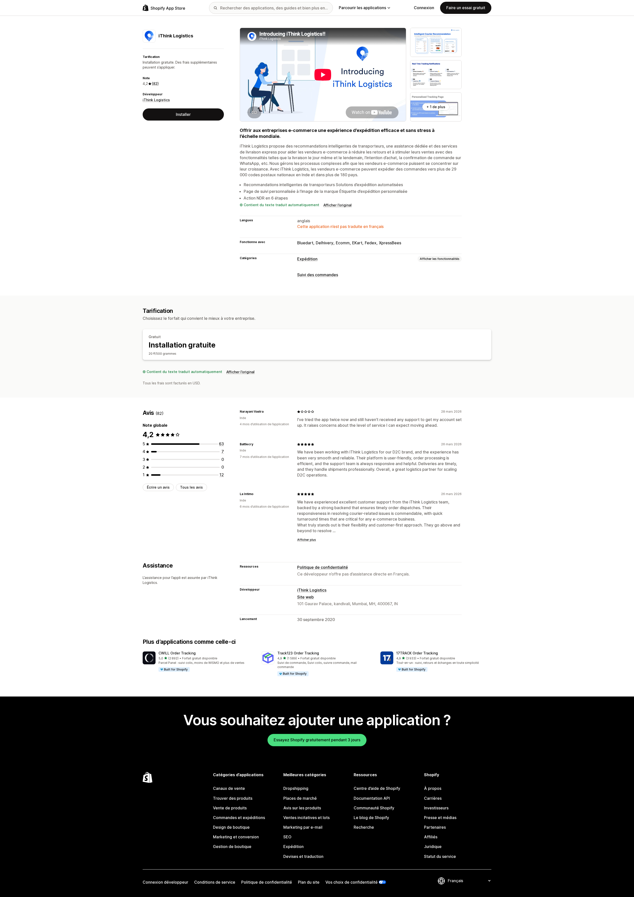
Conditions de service (214, 882)
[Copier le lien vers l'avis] (266, 412)
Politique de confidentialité (322, 567)
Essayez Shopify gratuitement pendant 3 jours (317, 739)
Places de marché (300, 798)
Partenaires (435, 827)
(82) (155, 83)
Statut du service (440, 856)
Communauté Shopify (374, 807)
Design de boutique (231, 827)
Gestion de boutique (232, 846)
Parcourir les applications (362, 7)
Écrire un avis (158, 487)
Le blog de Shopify (371, 817)
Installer (183, 114)
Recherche (364, 827)
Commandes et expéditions (239, 817)
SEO (287, 836)
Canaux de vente (229, 788)
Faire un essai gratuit (465, 7)
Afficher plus (306, 540)
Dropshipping (295, 788)
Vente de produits (230, 807)
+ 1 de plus (435, 107)
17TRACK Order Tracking (417, 653)
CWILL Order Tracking (177, 653)
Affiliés (430, 836)
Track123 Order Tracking (298, 653)
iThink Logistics (156, 100)
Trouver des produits (232, 798)
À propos (432, 788)
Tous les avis (191, 487)
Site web (305, 597)
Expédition (307, 258)
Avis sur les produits (302, 807)
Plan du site (308, 882)
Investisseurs (436, 807)
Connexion (424, 7)
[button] (198, 661)
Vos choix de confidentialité (351, 882)
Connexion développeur (165, 882)
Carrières (433, 798)
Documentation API (372, 798)
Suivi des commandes (317, 274)
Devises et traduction (303, 856)
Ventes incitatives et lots (306, 817)
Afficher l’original (337, 205)
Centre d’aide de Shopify (377, 788)
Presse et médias (440, 817)
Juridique (433, 846)
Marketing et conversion (236, 836)
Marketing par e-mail (302, 827)
